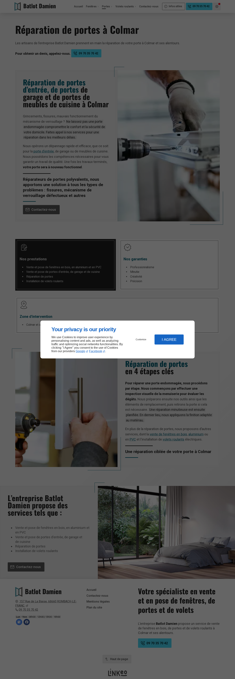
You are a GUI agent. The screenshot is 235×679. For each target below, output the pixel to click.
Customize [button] (141, 339)
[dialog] (117, 340)
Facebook (95, 351)
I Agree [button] (169, 339)
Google (80, 351)
